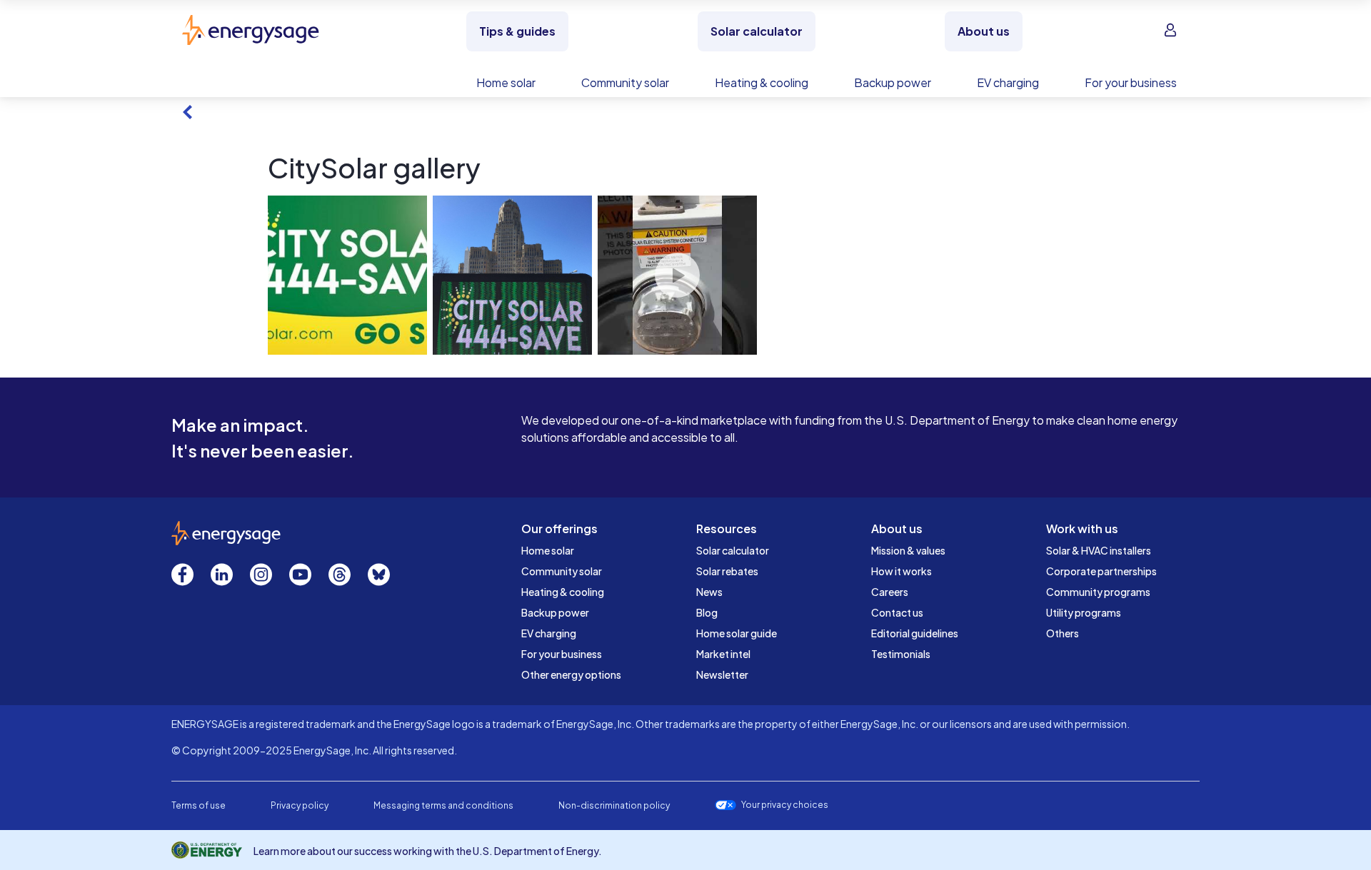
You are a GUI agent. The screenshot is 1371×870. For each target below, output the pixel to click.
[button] (347, 275)
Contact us (897, 612)
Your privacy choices (784, 805)
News (709, 591)
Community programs (1098, 591)
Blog (707, 612)
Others (1062, 633)
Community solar (561, 571)
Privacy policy (299, 805)
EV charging (548, 633)
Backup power (555, 612)
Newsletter (722, 674)
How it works (901, 571)
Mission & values (908, 550)
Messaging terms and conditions (443, 805)
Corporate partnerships (1101, 571)
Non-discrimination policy (614, 805)
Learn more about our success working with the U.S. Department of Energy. (427, 850)
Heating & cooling (562, 591)
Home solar (547, 550)
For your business (561, 653)
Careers (889, 591)
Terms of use (198, 805)
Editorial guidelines (914, 633)
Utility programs (1083, 612)
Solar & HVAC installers (1098, 550)
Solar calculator (732, 550)
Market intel (723, 653)
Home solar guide (736, 633)
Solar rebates (727, 571)
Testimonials (900, 653)
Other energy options (571, 674)
